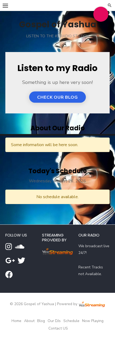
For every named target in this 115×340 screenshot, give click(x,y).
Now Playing (92, 320)
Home (16, 320)
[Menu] (5, 5)
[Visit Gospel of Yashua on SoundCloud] (19, 248)
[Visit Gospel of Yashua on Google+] (10, 262)
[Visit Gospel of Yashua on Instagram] (8, 248)
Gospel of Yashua (57, 24)
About (29, 320)
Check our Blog (57, 97)
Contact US (58, 328)
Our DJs (54, 320)
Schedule (71, 320)
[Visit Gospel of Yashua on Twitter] (21, 262)
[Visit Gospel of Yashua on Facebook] (9, 276)
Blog (41, 320)
